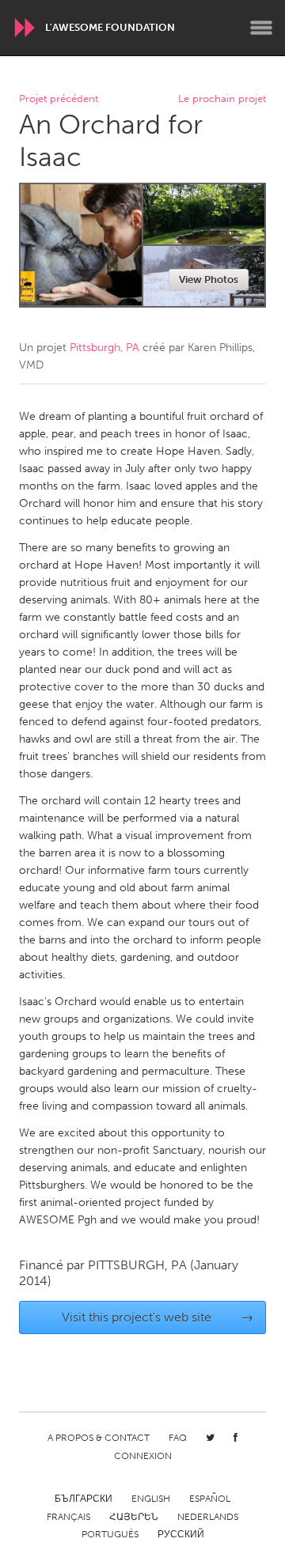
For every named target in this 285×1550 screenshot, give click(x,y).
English (150, 1498)
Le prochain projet (222, 99)
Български (83, 1498)
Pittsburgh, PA (104, 347)
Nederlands (207, 1516)
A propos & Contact (99, 1437)
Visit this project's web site (158, 1317)
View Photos (208, 279)
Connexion (143, 1455)
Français (68, 1516)
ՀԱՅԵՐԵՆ (133, 1516)
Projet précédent (58, 99)
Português (110, 1534)
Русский (181, 1534)
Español (209, 1498)
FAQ (178, 1437)
